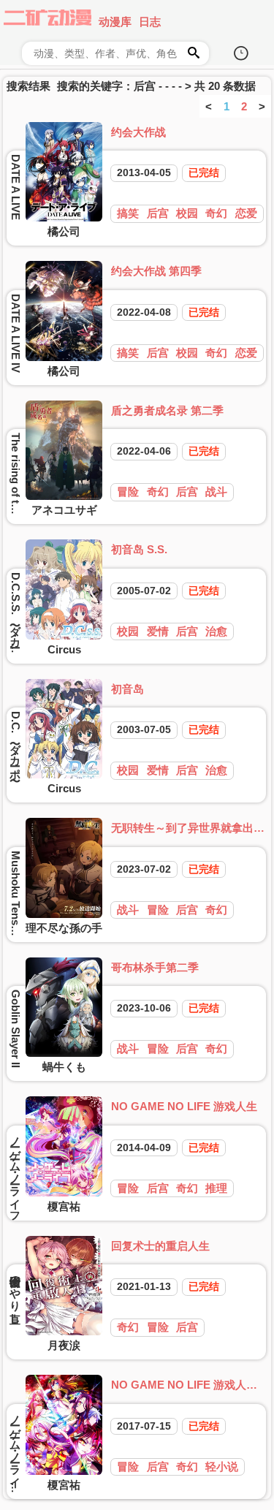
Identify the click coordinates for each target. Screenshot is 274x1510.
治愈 (216, 631)
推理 (216, 1188)
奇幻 (216, 213)
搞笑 (128, 213)
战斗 (216, 491)
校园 (187, 213)
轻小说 (221, 1466)
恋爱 (246, 213)
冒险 (128, 491)
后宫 (158, 213)
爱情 (158, 631)
